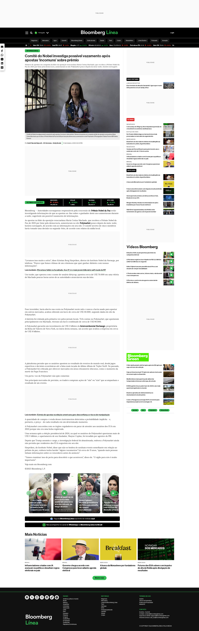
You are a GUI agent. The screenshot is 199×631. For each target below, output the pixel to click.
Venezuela (66, 608)
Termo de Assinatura (145, 600)
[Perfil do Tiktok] (52, 597)
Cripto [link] (119, 40)
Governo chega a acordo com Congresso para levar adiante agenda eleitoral (79, 568)
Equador (65, 613)
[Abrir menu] (27, 32)
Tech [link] (110, 40)
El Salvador (66, 620)
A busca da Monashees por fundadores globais (142, 182)
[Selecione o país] (47, 32)
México (65, 602)
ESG (102, 608)
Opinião (103, 611)
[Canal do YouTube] (37, 597)
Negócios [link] (34, 40)
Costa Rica (66, 619)
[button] (2, 46)
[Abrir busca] (31, 32)
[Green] (150, 357)
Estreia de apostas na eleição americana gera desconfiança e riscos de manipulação (73, 415)
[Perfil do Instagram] (42, 597)
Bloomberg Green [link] (76, 40)
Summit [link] (64, 40)
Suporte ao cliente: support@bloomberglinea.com (154, 615)
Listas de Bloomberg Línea (109, 602)
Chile (64, 610)
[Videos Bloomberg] (150, 247)
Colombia (66, 606)
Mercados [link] (45, 40)
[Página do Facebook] (27, 597)
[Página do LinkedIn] (47, 597)
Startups (103, 606)
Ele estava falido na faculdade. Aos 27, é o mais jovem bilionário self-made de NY (71, 270)
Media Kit (142, 604)
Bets (143, 410)
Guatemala (66, 622)
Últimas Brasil (164, 410)
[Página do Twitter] (32, 597)
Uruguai (65, 617)
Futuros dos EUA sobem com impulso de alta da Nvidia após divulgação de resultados (155, 568)
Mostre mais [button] (99, 578)
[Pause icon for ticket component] (26, 45)
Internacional (32, 51)
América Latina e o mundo (70, 599)
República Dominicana (70, 624)
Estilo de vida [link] (91, 40)
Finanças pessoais (106, 610)
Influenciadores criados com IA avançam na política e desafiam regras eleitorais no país (42, 568)
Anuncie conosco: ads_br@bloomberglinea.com (153, 617)
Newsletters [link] (129, 40)
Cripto (103, 615)
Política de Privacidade (146, 602)
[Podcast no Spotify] (57, 597)
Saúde (103, 613)
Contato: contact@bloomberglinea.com (151, 614)
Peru (64, 611)
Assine (141, 599)
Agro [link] (55, 40)
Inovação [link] (165, 40)
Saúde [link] (102, 40)
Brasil (65, 600)
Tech (102, 604)
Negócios (104, 599)
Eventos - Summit (144, 612)
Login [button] (172, 33)
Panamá (65, 615)
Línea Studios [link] (142, 40)
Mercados (104, 600)
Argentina (66, 604)
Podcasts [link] (154, 40)
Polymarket (152, 410)
